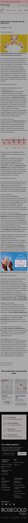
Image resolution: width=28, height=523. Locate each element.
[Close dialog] (26, 253)
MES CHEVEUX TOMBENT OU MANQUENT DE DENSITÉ (21, 266)
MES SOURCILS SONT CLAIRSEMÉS (21, 263)
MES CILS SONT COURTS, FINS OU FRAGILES (21, 261)
